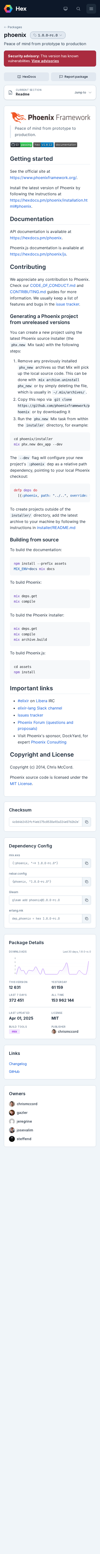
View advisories (45, 61)
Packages (15, 27)
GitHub (14, 1071)
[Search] (78, 9)
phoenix (15, 34)
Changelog (18, 1064)
